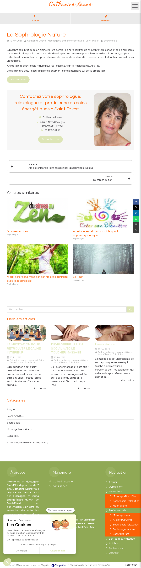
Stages (11, 409)
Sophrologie (13, 422)
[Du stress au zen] (37, 213)
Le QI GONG (14, 416)
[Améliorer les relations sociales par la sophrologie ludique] (103, 213)
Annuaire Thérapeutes (99, 565)
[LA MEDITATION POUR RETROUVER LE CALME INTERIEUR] (26, 333)
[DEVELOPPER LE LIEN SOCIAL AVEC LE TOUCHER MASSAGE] (70, 333)
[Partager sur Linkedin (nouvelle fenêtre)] (136, 213)
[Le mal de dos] (114, 333)
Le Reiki (11, 436)
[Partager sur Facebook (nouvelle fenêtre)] (136, 202)
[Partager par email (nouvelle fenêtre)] (136, 224)
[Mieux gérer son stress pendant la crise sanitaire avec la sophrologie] (37, 259)
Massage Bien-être (18, 429)
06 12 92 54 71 (52, 130)
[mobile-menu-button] (135, 6)
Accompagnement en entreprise (26, 442)
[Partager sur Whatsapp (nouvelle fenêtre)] (136, 219)
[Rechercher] (130, 309)
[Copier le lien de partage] (136, 230)
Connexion (131, 565)
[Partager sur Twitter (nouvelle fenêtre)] (136, 207)
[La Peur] (103, 259)
